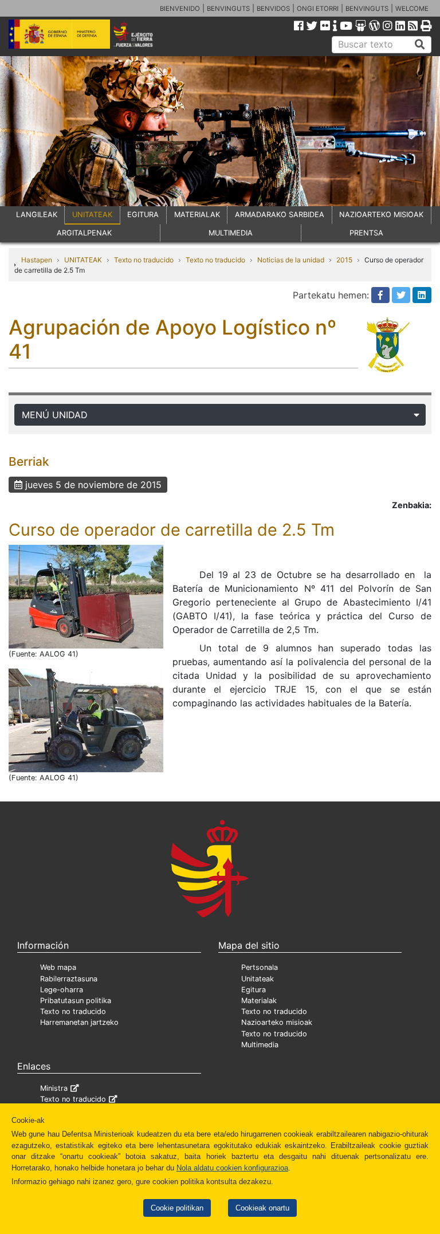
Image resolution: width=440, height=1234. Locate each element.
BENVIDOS (273, 9)
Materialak (259, 1000)
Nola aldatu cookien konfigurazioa (232, 1168)
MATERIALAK (197, 214)
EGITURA (143, 214)
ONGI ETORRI (318, 9)
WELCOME (412, 9)
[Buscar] (420, 44)
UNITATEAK (92, 214)
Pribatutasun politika (75, 1000)
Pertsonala (259, 967)
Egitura (253, 989)
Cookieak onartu (262, 1208)
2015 (344, 260)
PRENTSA (366, 233)
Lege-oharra (61, 989)
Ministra (54, 1088)
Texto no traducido (144, 260)
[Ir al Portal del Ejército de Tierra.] (141, 33)
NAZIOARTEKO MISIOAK (381, 214)
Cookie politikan (177, 1208)
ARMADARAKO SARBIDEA (279, 214)
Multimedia (259, 1044)
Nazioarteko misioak (276, 1022)
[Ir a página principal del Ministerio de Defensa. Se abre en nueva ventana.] (59, 33)
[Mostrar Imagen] (86, 596)
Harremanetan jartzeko (79, 1022)
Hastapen (36, 260)
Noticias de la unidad (290, 260)
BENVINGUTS (228, 9)
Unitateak (257, 978)
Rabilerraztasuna (68, 978)
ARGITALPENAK (84, 233)
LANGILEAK (36, 214)
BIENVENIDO (180, 9)
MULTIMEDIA (231, 233)
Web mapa (58, 967)
